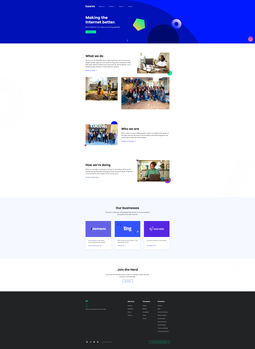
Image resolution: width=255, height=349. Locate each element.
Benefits (145, 308)
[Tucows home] (90, 7)
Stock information (162, 321)
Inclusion (130, 315)
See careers (91, 32)
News (159, 308)
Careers (144, 305)
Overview (130, 305)
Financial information (163, 312)
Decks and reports (162, 315)
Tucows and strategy (163, 328)
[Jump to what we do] (127, 40)
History (129, 312)
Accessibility (146, 312)
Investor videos (161, 318)
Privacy (144, 315)
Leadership (130, 308)
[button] (102, 6)
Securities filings (162, 325)
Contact (130, 6)
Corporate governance (163, 331)
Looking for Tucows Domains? (159, 342)
